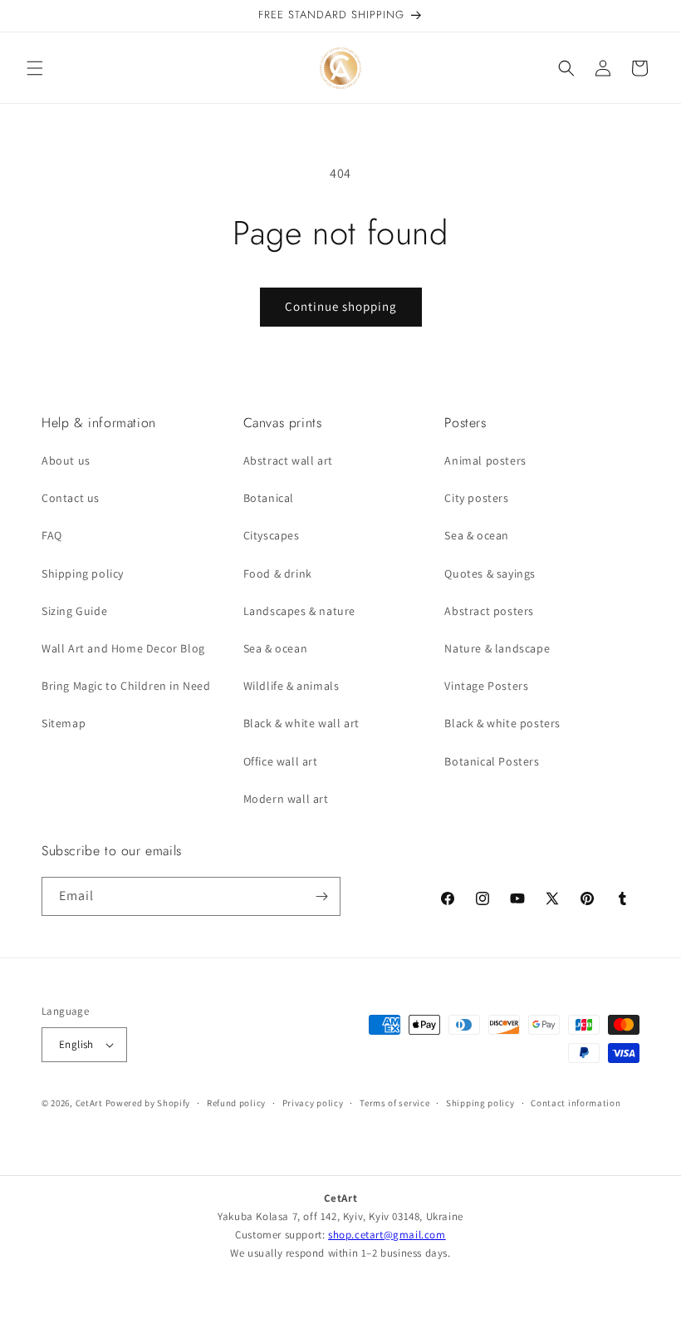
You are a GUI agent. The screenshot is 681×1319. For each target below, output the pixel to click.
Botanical (268, 497)
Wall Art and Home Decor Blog (123, 648)
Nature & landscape (497, 648)
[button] (35, 68)
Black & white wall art (301, 723)
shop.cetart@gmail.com (387, 1235)
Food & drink (277, 573)
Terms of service (394, 1103)
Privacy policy (313, 1103)
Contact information (575, 1103)
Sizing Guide (74, 610)
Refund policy (236, 1103)
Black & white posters (502, 723)
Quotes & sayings (490, 573)
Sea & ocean (275, 648)
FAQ (52, 535)
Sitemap (64, 723)
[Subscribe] (321, 896)
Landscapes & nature (299, 610)
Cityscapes (271, 535)
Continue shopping (341, 306)
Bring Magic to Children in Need (126, 685)
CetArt (89, 1103)
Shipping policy (83, 573)
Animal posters (485, 460)
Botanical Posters (491, 761)
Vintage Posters (486, 685)
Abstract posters (489, 610)
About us (66, 460)
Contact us (71, 497)
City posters (476, 497)
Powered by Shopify (148, 1103)
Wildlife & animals (291, 685)
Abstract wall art (288, 460)
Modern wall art (286, 798)
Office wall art (280, 761)
